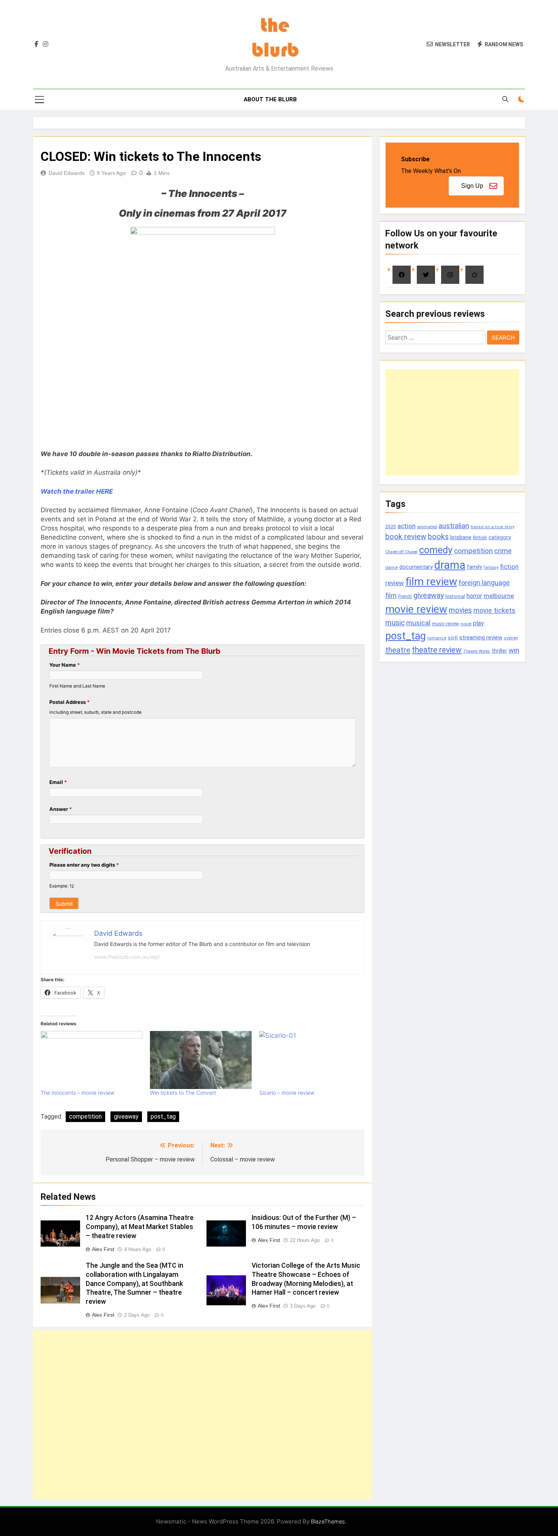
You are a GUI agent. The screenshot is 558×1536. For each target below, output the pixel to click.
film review (431, 581)
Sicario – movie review (286, 1092)
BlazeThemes (328, 1521)
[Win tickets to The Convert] (201, 1060)
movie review (416, 609)
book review (405, 536)
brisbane (460, 537)
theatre (397, 650)
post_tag (163, 1116)
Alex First (103, 1249)
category (500, 537)
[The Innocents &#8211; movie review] (91, 1060)
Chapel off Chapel (401, 551)
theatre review (437, 650)
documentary (416, 566)
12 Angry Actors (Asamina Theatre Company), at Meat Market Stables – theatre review (140, 1227)
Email (58, 782)
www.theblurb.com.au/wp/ (127, 957)
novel (465, 623)
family (474, 567)
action (406, 526)
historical (455, 596)
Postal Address (69, 702)
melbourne (499, 596)
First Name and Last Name (77, 686)
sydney (511, 638)
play (478, 623)
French (405, 596)
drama (449, 565)
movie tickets (494, 610)
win (514, 650)
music (395, 622)
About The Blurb (270, 99)
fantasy (491, 567)
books (438, 536)
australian (453, 526)
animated (427, 526)
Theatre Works (476, 651)
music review (445, 623)
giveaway (126, 1116)
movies (460, 610)
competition (85, 1116)
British (480, 537)
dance (391, 567)
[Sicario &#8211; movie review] (310, 1060)
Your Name (64, 665)
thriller (499, 651)
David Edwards (67, 173)
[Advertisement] (202, 1414)
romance (436, 638)
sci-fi (453, 638)
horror (474, 596)
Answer (60, 809)
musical (418, 623)
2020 (390, 526)
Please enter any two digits (84, 865)
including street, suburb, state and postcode (95, 712)
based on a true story (492, 526)
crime (503, 551)
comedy (435, 550)
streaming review (480, 637)
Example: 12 (61, 886)
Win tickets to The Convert (183, 1092)
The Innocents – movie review (77, 1092)
